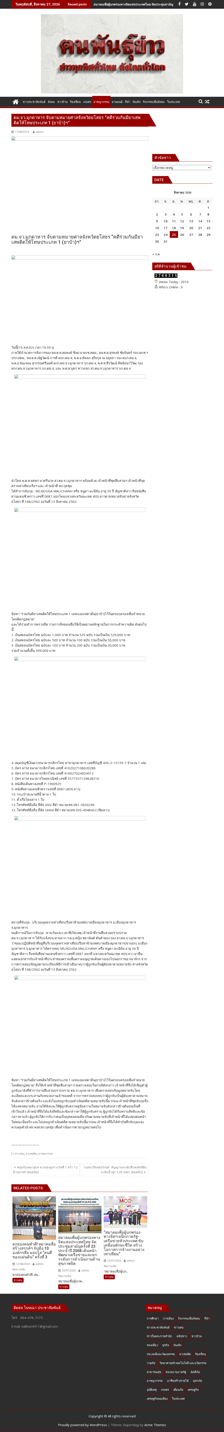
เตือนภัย (178, 1390)
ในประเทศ (178, 1399)
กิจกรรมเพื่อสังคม (189, 1318)
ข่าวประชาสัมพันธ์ (158, 1327)
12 (182, 221)
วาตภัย (151, 1363)
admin (40, 132)
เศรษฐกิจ (193, 1390)
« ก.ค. (156, 254)
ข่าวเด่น (19, 1153)
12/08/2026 (22, 1264)
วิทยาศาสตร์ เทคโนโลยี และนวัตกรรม (183, 1363)
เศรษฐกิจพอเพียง (157, 1399)
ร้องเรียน (200, 1354)
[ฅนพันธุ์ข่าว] (15, 101)
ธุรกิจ (165, 1345)
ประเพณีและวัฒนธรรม (161, 1354)
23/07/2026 (68, 1270)
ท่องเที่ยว (152, 1345)
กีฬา (207, 1318)
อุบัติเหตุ (152, 1390)
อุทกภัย (197, 1381)
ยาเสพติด (31, 1153)
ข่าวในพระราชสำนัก (159, 1336)
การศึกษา (153, 1318)
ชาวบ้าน (196, 1336)
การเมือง (168, 1318)
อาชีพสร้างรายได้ (178, 1381)
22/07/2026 (114, 1261)
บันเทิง (177, 1345)
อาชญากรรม (45, 1153)
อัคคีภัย (195, 1372)
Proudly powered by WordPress (82, 1425)
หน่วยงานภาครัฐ (176, 1372)
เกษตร (165, 1390)
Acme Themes (155, 1425)
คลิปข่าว (182, 1336)
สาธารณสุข (154, 1372)
